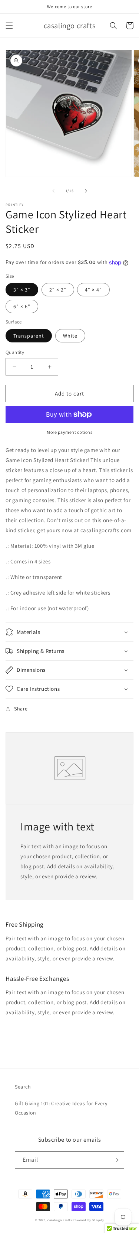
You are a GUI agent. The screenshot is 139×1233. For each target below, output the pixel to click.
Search (23, 1086)
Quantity (15, 352)
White (70, 335)
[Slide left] (53, 191)
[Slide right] (86, 191)
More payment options (69, 432)
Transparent (28, 335)
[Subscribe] (115, 1160)
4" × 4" (93, 289)
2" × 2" (57, 289)
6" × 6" (21, 306)
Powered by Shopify (88, 1220)
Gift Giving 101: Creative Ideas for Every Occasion (61, 1108)
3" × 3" (21, 289)
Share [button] (21, 708)
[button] (9, 25)
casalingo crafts (59, 1220)
